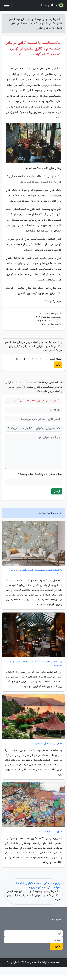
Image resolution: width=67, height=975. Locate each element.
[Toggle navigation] (7, 5)
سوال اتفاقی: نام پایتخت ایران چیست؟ (40, 474)
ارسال (57, 491)
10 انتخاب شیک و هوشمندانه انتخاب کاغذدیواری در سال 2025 (35, 571)
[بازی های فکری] (52, 5)
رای (58, 364)
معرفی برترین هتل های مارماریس (46, 743)
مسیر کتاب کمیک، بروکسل (49, 831)
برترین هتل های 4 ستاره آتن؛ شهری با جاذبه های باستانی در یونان (34, 663)
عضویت (56, 946)
